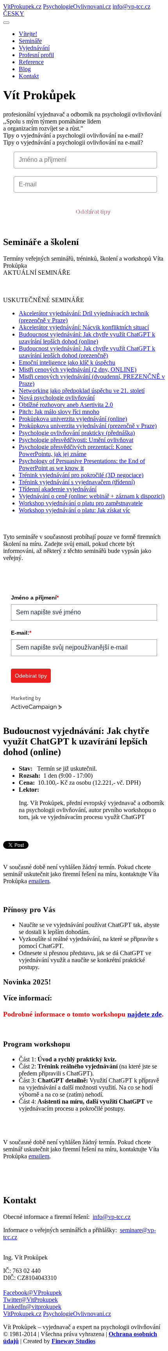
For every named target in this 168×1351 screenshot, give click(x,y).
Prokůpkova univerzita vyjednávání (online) (73, 418)
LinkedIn (32, 1306)
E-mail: (21, 633)
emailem (39, 881)
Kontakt (29, 76)
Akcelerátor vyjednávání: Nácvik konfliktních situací (84, 327)
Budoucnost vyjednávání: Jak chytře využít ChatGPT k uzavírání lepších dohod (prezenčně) (87, 352)
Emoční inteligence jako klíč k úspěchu (67, 362)
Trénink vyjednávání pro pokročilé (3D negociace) (81, 475)
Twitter (30, 1299)
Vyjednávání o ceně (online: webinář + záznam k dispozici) (91, 496)
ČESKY (13, 13)
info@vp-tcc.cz (131, 6)
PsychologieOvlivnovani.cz (77, 6)
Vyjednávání (34, 48)
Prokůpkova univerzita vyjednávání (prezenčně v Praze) (88, 425)
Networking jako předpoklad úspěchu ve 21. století (82, 390)
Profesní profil (36, 55)
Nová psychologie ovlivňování (57, 397)
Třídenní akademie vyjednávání (58, 489)
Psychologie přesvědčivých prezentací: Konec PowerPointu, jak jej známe (75, 450)
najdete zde (144, 1014)
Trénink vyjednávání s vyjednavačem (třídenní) (77, 482)
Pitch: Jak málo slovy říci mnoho (59, 411)
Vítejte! (28, 33)
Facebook (32, 1292)
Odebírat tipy (92, 211)
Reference (31, 62)
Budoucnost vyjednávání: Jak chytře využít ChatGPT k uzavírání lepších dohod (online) (87, 338)
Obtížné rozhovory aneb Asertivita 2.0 (66, 404)
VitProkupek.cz (22, 6)
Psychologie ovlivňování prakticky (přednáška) (77, 432)
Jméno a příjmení (35, 597)
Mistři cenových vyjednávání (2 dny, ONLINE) (77, 369)
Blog (25, 69)
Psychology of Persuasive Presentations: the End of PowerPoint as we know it (82, 464)
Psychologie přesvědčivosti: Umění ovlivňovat (76, 440)
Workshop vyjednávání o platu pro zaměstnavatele (81, 503)
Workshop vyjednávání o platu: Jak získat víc (74, 510)
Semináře (30, 41)
